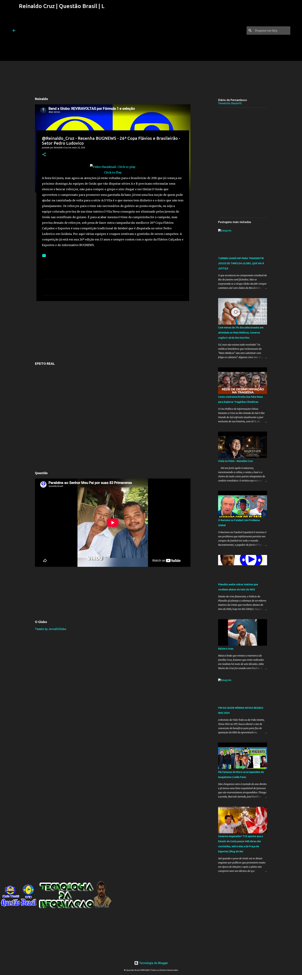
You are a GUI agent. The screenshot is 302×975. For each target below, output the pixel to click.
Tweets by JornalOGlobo (50, 629)
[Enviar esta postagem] (44, 257)
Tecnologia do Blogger (153, 963)
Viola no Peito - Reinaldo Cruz (235, 461)
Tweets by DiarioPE (230, 103)
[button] (44, 154)
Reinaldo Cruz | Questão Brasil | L (62, 6)
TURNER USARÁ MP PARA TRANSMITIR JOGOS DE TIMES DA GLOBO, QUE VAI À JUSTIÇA (241, 263)
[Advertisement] (61, 36)
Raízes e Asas (225, 648)
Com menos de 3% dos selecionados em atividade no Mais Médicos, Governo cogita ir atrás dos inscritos (240, 332)
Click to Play (113, 172)
